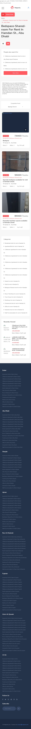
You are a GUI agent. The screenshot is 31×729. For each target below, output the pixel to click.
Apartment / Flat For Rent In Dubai (10, 374)
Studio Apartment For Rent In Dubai (10, 388)
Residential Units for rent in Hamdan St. (15, 243)
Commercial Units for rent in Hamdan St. (15, 303)
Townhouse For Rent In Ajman (9, 519)
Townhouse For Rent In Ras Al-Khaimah (11, 560)
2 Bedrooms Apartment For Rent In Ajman (11, 501)
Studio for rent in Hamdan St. (12, 281)
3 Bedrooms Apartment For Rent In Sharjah (12, 462)
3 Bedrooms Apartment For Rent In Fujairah (12, 584)
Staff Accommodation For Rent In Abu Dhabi (12, 447)
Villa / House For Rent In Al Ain (9, 675)
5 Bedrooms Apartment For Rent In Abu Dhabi (12, 426)
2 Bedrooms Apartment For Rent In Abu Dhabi (12, 419)
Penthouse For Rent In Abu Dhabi (9, 440)
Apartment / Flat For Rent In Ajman (10, 496)
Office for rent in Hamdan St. (12, 306)
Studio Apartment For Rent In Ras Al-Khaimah (12, 550)
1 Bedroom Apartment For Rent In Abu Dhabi (12, 417)
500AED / (21, 175)
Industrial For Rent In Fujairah (8, 607)
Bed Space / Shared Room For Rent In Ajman (12, 517)
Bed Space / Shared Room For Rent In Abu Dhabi (13, 435)
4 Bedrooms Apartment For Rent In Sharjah (12, 464)
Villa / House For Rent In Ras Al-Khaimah (11, 553)
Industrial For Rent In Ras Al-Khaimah (10, 567)
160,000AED (16, 353)
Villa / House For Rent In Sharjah (9, 471)
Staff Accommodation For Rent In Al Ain (11, 691)
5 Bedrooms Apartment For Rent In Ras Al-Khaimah (14, 548)
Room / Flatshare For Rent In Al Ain (10, 677)
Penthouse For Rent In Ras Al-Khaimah (11, 562)
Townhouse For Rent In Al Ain (9, 682)
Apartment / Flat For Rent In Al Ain (10, 659)
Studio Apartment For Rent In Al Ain (10, 672)
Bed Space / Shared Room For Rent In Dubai (12, 395)
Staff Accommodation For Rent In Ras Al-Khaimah (13, 569)
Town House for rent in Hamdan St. (14, 297)
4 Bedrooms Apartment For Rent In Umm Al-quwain (14, 627)
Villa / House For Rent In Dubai (9, 390)
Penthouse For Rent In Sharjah (9, 481)
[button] (18, 107)
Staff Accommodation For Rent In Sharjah (11, 488)
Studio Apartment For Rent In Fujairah (10, 591)
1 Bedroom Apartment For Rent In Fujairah (11, 580)
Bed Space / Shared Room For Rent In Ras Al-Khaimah (14, 557)
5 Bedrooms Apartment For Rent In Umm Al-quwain (14, 629)
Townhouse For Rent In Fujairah (9, 600)
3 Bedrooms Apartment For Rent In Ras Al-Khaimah (14, 544)
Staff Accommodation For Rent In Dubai (11, 406)
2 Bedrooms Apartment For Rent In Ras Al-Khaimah (14, 541)
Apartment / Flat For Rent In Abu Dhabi (11, 415)
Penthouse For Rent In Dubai (8, 399)
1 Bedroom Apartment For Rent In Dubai (11, 376)
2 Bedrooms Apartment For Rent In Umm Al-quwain (14, 623)
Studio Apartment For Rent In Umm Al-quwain (12, 632)
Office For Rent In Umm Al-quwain (10, 646)
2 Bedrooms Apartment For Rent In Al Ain (11, 663)
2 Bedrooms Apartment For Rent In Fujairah (12, 582)
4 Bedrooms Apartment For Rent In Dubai (11, 383)
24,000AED (15, 342)
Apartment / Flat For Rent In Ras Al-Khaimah (12, 537)
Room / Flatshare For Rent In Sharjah (10, 474)
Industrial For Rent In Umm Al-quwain (10, 648)
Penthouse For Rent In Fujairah (9, 603)
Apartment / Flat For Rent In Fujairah (10, 577)
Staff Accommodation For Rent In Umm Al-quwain (13, 650)
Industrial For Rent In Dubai (8, 404)
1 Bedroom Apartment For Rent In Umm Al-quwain (13, 620)
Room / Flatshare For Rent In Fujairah (10, 596)
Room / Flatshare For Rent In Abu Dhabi (11, 433)
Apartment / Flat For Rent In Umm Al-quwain (12, 618)
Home (3, 18)
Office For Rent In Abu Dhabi (8, 442)
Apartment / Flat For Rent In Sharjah (10, 455)
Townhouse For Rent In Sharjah (9, 478)
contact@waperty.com (22, 724)
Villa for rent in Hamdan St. (12, 284)
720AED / (21, 136)
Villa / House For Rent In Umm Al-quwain (11, 634)
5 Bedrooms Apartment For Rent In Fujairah (12, 589)
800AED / (21, 216)
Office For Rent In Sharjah (8, 483)
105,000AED (16, 331)
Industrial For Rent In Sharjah (8, 485)
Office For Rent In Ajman (7, 524)
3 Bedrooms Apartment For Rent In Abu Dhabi (12, 422)
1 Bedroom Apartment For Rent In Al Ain (11, 661)
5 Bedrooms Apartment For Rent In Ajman (11, 507)
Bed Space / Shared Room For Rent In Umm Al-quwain (14, 639)
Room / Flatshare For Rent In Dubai (10, 392)
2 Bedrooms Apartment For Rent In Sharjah (12, 460)
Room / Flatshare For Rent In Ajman (10, 514)
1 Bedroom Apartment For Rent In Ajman (11, 498)
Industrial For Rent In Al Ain (8, 689)
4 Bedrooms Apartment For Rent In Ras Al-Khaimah (14, 546)
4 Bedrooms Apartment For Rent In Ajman (11, 505)
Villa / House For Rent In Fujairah (9, 593)
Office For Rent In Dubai (7, 402)
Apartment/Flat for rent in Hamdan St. (14, 246)
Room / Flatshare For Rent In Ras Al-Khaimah (12, 555)
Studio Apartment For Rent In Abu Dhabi (11, 428)
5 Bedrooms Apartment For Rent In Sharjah (12, 467)
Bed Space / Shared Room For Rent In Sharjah (12, 476)
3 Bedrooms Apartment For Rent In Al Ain (11, 665)
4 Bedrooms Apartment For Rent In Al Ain (11, 668)
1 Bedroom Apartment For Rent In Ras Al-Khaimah (13, 539)
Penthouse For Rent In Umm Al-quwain (11, 643)
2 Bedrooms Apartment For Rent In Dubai (11, 379)
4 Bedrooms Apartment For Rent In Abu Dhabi (12, 424)
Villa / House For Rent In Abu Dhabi (10, 431)
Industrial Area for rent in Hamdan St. (14, 309)
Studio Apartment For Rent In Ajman (10, 510)
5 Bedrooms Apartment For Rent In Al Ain (11, 670)
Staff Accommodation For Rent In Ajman (11, 528)
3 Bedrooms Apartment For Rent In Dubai (11, 381)
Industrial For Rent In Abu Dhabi (9, 445)
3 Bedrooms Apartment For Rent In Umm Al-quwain (14, 625)
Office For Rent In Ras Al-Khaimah (10, 564)
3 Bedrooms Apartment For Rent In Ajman (11, 503)
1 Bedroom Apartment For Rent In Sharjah (11, 458)
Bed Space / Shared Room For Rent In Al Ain (12, 679)
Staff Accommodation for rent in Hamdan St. (16, 313)
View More (15, 73)
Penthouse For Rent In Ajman (8, 521)
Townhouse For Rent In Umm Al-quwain (11, 641)
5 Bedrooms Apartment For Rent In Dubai (11, 385)
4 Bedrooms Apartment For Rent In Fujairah (12, 586)
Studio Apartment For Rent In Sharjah (10, 469)
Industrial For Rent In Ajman (8, 526)
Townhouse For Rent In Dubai (9, 397)
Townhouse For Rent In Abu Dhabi (10, 438)
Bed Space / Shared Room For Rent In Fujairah (12, 598)
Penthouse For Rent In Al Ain (8, 684)
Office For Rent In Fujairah (8, 605)
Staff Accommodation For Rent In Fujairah (11, 610)
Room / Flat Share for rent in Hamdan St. (15, 294)
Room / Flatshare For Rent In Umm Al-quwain (12, 636)
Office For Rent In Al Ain (7, 686)
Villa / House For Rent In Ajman (9, 512)
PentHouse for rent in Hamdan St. (13, 300)
